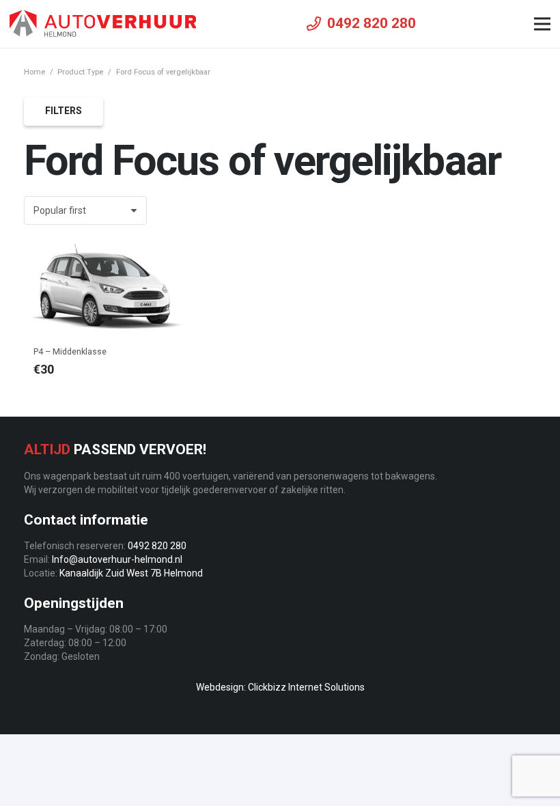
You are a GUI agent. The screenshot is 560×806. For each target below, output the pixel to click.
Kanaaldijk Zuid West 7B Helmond (131, 573)
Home (34, 72)
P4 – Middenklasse (70, 351)
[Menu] (542, 24)
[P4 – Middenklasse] (106, 287)
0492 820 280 (157, 545)
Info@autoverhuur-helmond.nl (117, 559)
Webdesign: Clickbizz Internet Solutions (280, 687)
